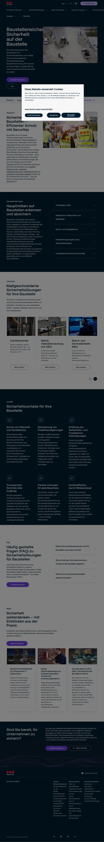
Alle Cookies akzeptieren (71, 115)
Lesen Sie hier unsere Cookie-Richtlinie (39, 109)
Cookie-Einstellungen (33, 115)
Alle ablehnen (54, 115)
